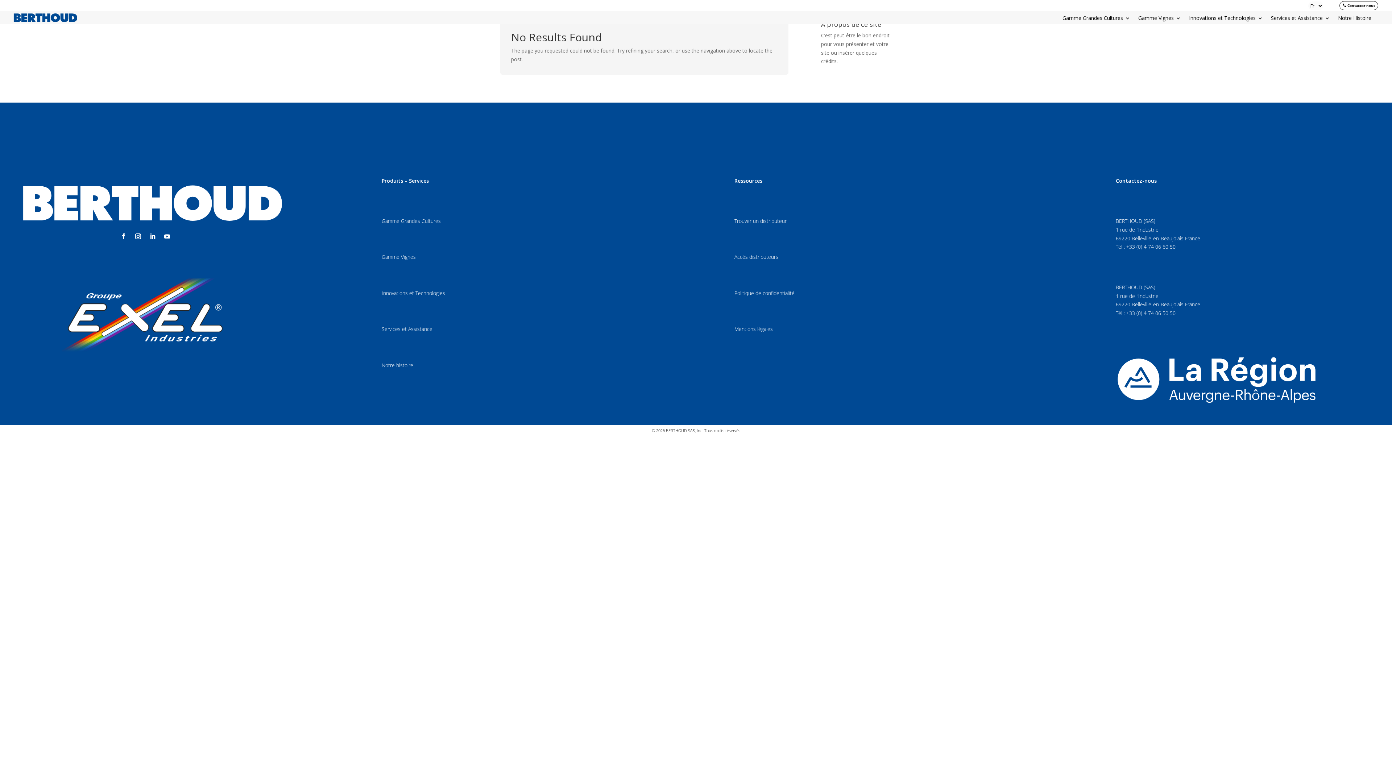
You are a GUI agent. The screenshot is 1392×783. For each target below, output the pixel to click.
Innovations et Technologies (1222, 18)
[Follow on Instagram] (138, 236)
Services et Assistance (1297, 18)
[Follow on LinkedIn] (152, 236)
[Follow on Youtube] (167, 236)
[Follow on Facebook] (123, 236)
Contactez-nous (1361, 5)
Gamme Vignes (1156, 18)
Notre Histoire (1354, 18)
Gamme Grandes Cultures (1092, 18)
